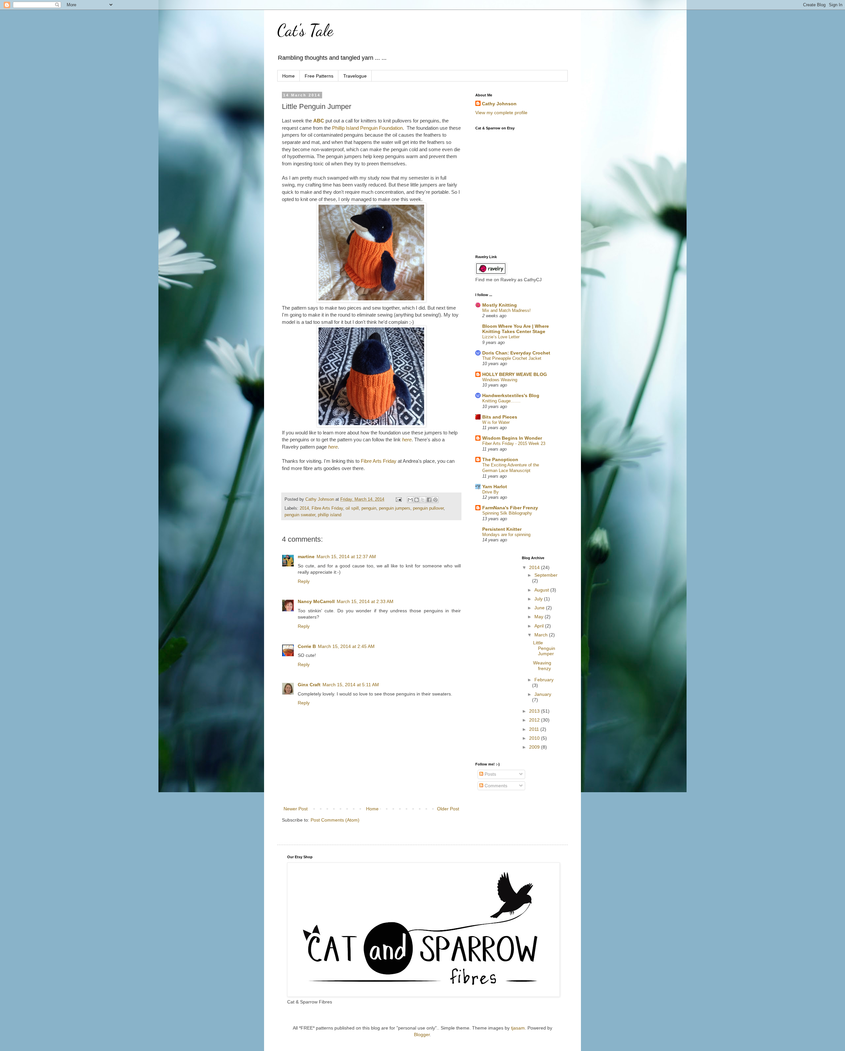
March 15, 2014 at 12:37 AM (346, 556)
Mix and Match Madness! (506, 310)
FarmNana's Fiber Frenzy (510, 507)
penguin (368, 508)
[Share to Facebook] (429, 499)
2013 (535, 711)
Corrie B (307, 646)
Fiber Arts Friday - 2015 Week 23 (513, 443)
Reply (304, 581)
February (544, 679)
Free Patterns (319, 76)
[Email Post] (398, 499)
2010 (535, 738)
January (542, 694)
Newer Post (296, 808)
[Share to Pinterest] (435, 499)
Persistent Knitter (502, 529)
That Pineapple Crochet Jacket (511, 358)
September (546, 575)
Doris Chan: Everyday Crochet (516, 353)
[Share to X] (423, 499)
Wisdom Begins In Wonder (512, 438)
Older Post (448, 808)
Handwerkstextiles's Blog (510, 395)
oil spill (352, 508)
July (539, 598)
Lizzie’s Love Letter (501, 336)
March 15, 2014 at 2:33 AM (365, 601)
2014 (304, 508)
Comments (495, 785)
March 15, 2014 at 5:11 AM (350, 684)
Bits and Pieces (499, 417)
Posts (489, 774)
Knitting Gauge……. (501, 400)
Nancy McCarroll (316, 601)
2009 (535, 747)
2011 (534, 729)
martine (306, 556)
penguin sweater (300, 515)
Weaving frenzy (542, 665)
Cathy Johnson (499, 103)
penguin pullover (428, 508)
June (540, 607)
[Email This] (410, 499)
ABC (318, 120)
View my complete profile (501, 112)
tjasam (518, 1028)
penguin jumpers (394, 508)
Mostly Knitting (499, 305)
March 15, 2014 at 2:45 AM (346, 646)
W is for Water (496, 422)
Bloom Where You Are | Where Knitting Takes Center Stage (515, 328)
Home (288, 76)
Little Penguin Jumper (544, 648)
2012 (535, 720)
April (539, 625)
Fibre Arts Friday (378, 461)
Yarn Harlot (494, 486)
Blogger (422, 1034)
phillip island (329, 515)
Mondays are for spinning (506, 534)
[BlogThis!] (416, 499)
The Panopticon (500, 459)
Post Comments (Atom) (335, 820)
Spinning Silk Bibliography (507, 513)
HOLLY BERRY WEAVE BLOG (514, 374)
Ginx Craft (309, 684)
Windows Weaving (499, 379)
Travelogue (355, 76)
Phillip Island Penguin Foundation (367, 128)
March (541, 634)
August (542, 590)
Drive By (490, 492)
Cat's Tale (305, 30)
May (539, 616)
